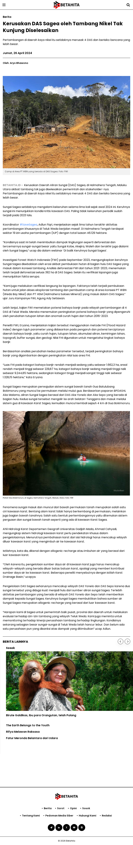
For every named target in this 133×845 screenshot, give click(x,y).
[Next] (127, 641)
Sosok (86, 808)
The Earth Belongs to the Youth (24, 725)
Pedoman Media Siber (59, 815)
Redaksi (107, 815)
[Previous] (120, 641)
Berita (48, 808)
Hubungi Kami (87, 815)
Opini (73, 808)
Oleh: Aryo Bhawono (15, 63)
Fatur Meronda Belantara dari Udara (29, 738)
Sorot (60, 808)
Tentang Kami (31, 815)
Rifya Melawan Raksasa (19, 732)
